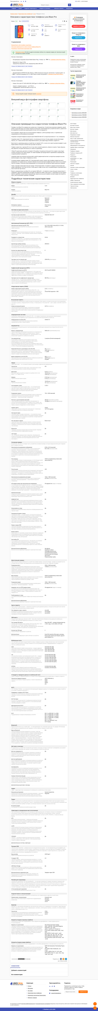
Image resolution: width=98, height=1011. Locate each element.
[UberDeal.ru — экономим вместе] (16, 4)
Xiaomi (20, 8)
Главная (14, 8)
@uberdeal (38, 93)
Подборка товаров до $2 (30, 8)
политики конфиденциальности (28, 1003)
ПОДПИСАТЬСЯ (83, 991)
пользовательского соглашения (43, 1003)
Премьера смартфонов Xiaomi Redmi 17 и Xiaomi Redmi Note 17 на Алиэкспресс (81, 83)
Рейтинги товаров (58, 8)
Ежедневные (69, 8)
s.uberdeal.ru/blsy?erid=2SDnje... (58, 59)
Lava (16, 21)
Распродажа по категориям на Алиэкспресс (79, 95)
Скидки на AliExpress (44, 8)
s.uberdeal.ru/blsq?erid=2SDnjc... (57, 83)
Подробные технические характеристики (21, 48)
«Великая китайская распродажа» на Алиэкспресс (81, 76)
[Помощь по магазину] (64, 21)
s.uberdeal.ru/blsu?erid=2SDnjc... (56, 74)
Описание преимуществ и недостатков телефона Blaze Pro (26, 46)
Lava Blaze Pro (25, 21)
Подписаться (78, 37)
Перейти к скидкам (78, 26)
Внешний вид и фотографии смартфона (21, 45)
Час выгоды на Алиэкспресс (79, 100)
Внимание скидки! (20, 52)
